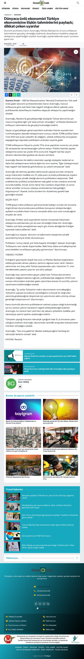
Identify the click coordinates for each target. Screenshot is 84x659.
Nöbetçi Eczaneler (15, 617)
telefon (30, 160)
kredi (53, 175)
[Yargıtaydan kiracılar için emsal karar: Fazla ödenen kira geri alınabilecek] (23, 437)
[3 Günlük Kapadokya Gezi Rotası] (23, 465)
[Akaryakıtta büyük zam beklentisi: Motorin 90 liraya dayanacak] (60, 437)
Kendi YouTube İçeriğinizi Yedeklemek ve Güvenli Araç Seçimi (21, 422)
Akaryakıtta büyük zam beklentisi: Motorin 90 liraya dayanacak (60, 450)
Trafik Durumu (51, 621)
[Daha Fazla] (19, 95)
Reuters (20, 118)
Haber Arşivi (50, 629)
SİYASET (35, 9)
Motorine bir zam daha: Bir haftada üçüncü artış (59, 478)
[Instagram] (44, 603)
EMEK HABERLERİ (47, 650)
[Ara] (78, 3)
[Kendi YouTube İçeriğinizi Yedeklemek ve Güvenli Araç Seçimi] (23, 409)
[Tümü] (77, 558)
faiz (62, 151)
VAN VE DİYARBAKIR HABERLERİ (28, 650)
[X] (40, 603)
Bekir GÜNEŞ (23, 382)
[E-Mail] (20, 386)
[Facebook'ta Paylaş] (6, 95)
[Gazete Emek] (41, 3)
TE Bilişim (47, 656)
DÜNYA (15, 9)
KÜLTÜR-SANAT (61, 9)
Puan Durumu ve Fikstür (17, 625)
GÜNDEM (6, 9)
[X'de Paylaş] (10, 95)
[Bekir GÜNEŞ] (11, 383)
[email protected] (43, 587)
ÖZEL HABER (47, 9)
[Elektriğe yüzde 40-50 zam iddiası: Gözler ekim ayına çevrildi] (60, 409)
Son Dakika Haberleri (15, 629)
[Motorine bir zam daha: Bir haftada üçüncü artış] (60, 465)
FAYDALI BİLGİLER (61, 650)
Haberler (7, 15)
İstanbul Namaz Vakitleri (17, 621)
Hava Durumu (51, 617)
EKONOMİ (25, 9)
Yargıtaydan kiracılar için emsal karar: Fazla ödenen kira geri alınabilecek (22, 450)
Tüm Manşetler (51, 625)
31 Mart (19, 219)
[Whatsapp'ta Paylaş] (15, 95)
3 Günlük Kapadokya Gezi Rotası (18, 477)
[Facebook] (36, 603)
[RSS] (48, 603)
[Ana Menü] (5, 3)
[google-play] (42, 608)
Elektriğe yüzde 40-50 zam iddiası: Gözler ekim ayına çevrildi (60, 422)
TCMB (61, 133)
